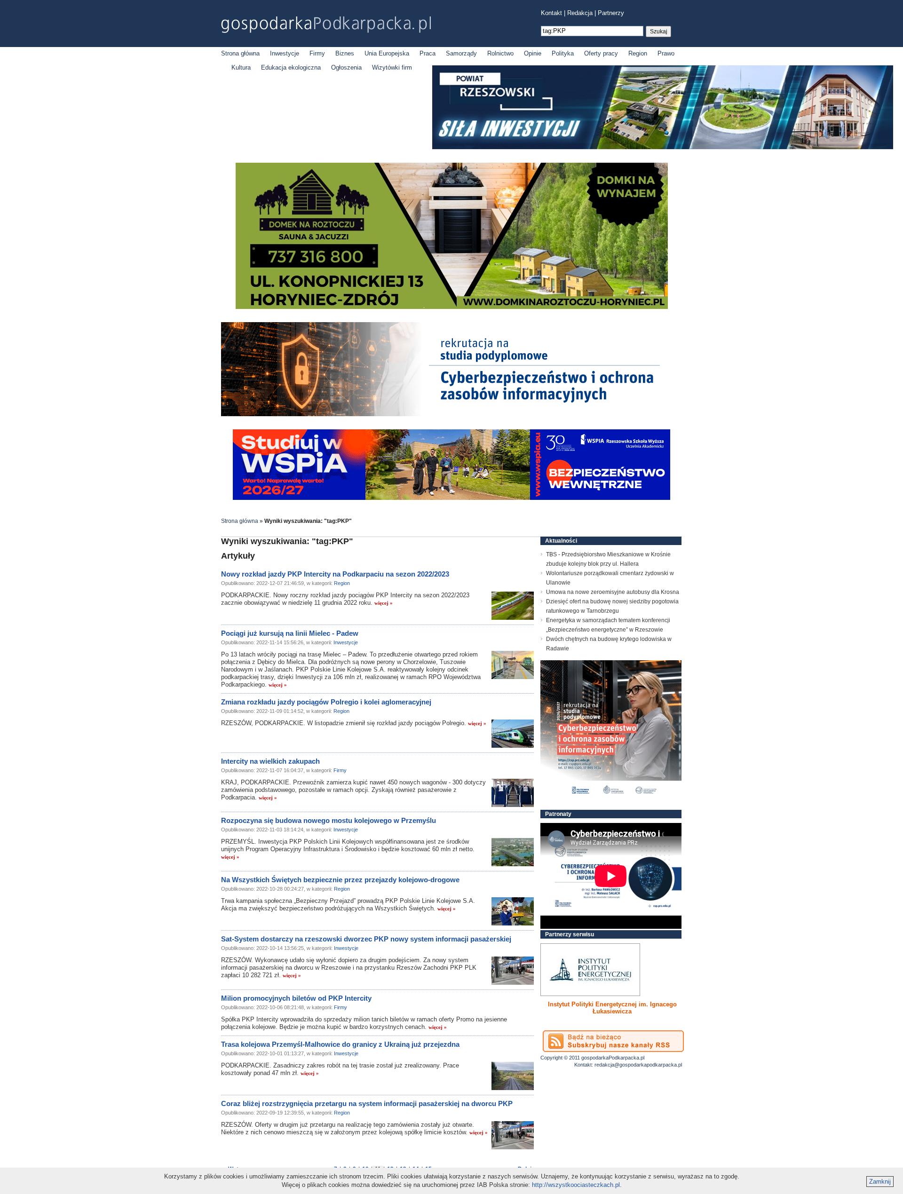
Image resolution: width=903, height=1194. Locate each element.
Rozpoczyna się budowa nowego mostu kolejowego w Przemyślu (328, 820)
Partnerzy (611, 12)
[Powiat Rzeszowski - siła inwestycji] (662, 147)
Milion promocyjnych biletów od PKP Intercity (296, 998)
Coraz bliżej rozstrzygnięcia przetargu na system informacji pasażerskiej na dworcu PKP (367, 1103)
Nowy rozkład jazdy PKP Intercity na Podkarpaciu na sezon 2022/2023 (335, 574)
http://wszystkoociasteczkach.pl (576, 1184)
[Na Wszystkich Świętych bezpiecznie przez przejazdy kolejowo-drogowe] (512, 911)
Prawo (665, 53)
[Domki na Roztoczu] (452, 306)
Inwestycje (284, 53)
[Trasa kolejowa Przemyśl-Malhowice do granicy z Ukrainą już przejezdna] (512, 1076)
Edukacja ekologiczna (291, 67)
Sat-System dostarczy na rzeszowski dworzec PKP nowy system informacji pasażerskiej (366, 939)
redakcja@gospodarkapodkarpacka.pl (638, 1064)
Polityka (563, 53)
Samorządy (461, 53)
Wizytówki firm (392, 67)
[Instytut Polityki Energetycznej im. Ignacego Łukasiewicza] (590, 969)
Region (637, 53)
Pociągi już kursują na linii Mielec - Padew (289, 633)
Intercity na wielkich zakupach (270, 761)
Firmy (317, 53)
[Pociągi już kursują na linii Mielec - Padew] (512, 665)
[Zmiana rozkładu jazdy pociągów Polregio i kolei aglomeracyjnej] (512, 734)
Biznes (344, 53)
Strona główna (240, 53)
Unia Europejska (386, 53)
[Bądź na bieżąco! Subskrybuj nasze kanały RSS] (613, 1041)
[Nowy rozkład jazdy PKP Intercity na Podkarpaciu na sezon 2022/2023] (512, 606)
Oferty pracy (601, 53)
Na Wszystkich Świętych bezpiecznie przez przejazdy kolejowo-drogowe (340, 880)
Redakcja (580, 12)
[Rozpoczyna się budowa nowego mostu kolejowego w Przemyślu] (512, 852)
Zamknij (880, 1181)
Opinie (532, 53)
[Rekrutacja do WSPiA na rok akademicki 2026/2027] (451, 497)
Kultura (241, 67)
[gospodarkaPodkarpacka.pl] (326, 24)
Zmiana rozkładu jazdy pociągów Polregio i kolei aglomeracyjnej (326, 702)
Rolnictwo (500, 53)
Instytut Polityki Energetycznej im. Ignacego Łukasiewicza (612, 1008)
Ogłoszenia (346, 67)
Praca (428, 53)
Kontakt (551, 12)
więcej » (383, 603)
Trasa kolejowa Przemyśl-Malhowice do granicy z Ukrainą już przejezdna (340, 1044)
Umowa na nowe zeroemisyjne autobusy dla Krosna (612, 592)
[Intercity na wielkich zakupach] (512, 793)
